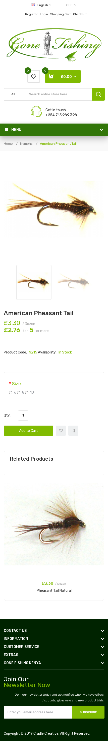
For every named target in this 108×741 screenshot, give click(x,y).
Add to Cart (28, 431)
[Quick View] (97, 493)
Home (8, 143)
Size (16, 383)
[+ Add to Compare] (97, 487)
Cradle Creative (46, 733)
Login (44, 14)
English (43, 5)
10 (32, 392)
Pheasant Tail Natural (54, 590)
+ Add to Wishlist (61, 431)
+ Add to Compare (73, 431)
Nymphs (26, 143)
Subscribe (88, 712)
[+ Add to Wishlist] (97, 480)
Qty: (7, 415)
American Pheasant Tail (58, 143)
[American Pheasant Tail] (33, 282)
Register (31, 14)
